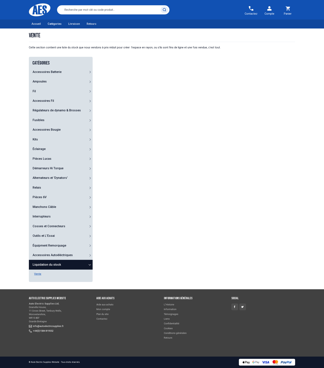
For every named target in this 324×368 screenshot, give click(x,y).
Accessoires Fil (43, 101)
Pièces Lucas (42, 158)
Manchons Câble (44, 207)
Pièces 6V (39, 197)
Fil (34, 91)
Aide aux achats (104, 304)
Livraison (74, 23)
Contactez (101, 318)
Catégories (55, 23)
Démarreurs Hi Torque (48, 168)
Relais (37, 187)
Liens (167, 318)
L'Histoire (169, 304)
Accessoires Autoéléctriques (53, 255)
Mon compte (103, 309)
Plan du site (102, 314)
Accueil (36, 23)
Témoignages (171, 314)
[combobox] (113, 9)
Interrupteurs (42, 216)
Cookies (168, 328)
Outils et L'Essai (44, 236)
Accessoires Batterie (47, 72)
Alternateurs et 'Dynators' (50, 178)
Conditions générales (175, 333)
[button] (90, 71)
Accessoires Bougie (47, 129)
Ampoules (40, 81)
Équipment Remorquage (49, 245)
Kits (35, 139)
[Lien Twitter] (242, 307)
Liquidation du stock (47, 264)
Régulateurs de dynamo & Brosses (57, 110)
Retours (91, 23)
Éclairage (39, 149)
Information (170, 309)
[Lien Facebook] (234, 307)
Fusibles (38, 120)
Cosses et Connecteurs (49, 226)
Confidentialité (171, 323)
